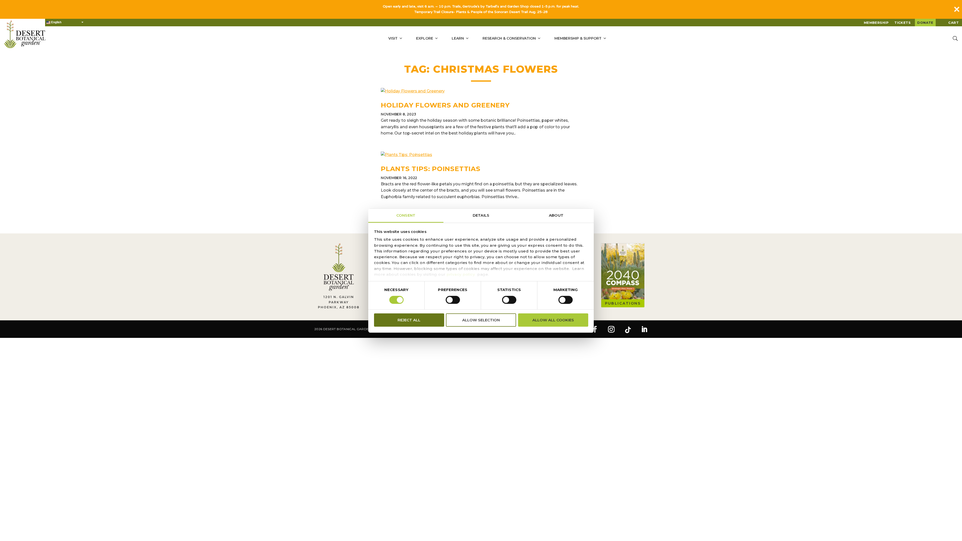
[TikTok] (628, 330)
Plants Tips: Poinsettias (430, 169)
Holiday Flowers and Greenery (445, 105)
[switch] (453, 300)
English (55, 22)
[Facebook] (595, 330)
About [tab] (556, 215)
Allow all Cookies (553, 320)
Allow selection (481, 320)
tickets (902, 23)
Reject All (409, 320)
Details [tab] (481, 215)
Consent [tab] (405, 215)
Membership (876, 23)
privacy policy (461, 274)
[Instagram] (611, 330)
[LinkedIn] (644, 330)
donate (925, 23)
